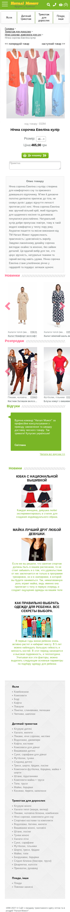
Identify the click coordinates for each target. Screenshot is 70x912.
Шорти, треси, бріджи (26, 849)
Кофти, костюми (23, 743)
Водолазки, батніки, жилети (30, 824)
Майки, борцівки (23, 787)
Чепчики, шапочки (24, 713)
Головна (9, 28)
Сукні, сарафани (23, 842)
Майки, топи (21, 853)
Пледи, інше (20, 878)
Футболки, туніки (24, 758)
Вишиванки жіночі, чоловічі (30, 827)
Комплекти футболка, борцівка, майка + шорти (37, 771)
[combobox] (41, 139)
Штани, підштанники (26, 776)
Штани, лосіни (22, 831)
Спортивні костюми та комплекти (33, 820)
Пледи (18, 883)
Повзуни (19, 706)
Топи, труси (21, 783)
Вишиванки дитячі (24, 750)
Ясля (15, 686)
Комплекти (20, 695)
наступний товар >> (53, 43)
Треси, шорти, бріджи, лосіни (31, 765)
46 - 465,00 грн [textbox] (42, 139)
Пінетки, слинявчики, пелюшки (32, 710)
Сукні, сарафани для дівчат (30, 754)
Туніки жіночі (21, 835)
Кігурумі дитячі (23, 728)
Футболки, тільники (54, 397)
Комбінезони (21, 691)
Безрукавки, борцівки (26, 857)
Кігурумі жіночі (22, 805)
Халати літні (21, 838)
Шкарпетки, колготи (25, 864)
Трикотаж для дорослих (18, 31)
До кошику (34, 155)
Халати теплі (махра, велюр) (18, 332)
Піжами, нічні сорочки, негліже (32, 736)
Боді (16, 699)
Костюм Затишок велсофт (22, 401)
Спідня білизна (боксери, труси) (32, 860)
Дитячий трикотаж (24, 723)
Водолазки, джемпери (27, 739)
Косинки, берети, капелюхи (30, 790)
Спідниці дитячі (23, 761)
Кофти (18, 702)
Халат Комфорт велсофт (22, 336)
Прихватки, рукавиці (26, 868)
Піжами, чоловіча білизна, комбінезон (18, 397)
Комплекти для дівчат (27, 747)
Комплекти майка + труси (29, 779)
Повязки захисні (23, 886)
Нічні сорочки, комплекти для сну (23, 34)
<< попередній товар (17, 43)
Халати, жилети (23, 732)
